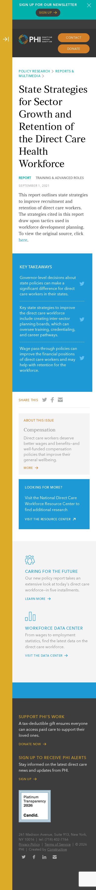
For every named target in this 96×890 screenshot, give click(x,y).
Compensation (39, 430)
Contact (73, 37)
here (23, 240)
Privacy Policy (29, 844)
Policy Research (34, 71)
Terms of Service (58, 844)
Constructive (57, 849)
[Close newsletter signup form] (89, 5)
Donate (73, 49)
